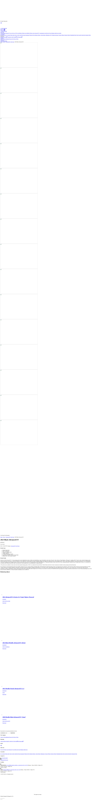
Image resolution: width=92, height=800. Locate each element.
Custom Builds (2, 33)
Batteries (36, 35)
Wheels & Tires (32, 35)
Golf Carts (2, 32)
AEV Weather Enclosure (54, 35)
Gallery (60, 33)
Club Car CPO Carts (15, 33)
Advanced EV (36, 33)
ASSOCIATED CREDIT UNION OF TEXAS (8, 741)
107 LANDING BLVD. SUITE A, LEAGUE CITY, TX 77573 (17, 765)
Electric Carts (6, 749)
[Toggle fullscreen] (1, 798)
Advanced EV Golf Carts (10, 41)
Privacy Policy (16, 737)
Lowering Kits (2, 35)
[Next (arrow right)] (1, 799)
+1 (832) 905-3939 (3, 28)
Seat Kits (79, 35)
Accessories (2, 34)
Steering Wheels (67, 35)
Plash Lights (12, 35)
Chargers (60, 35)
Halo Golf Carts (48, 33)
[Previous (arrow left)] (0, 799)
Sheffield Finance (3, 37)
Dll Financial (19, 37)
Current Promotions (3, 40)
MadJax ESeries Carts (30, 33)
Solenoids (87, 35)
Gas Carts (2, 749)
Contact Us (2, 39)
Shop (4, 41)
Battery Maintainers (46, 35)
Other (90, 35)
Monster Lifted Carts (55, 33)
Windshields (72, 35)
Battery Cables (40, 35)
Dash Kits (83, 35)
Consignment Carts (42, 33)
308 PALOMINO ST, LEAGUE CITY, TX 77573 (11, 769)
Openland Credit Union (12, 37)
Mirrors (63, 35)
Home (1, 41)
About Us (2, 737)
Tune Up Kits (17, 35)
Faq (12, 737)
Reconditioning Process (8, 737)
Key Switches (8, 35)
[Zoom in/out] (0, 798)
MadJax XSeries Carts (23, 33)
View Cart (2, 29)
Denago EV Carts (9, 33)
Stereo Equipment (26, 35)
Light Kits (21, 35)
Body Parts (76, 35)
